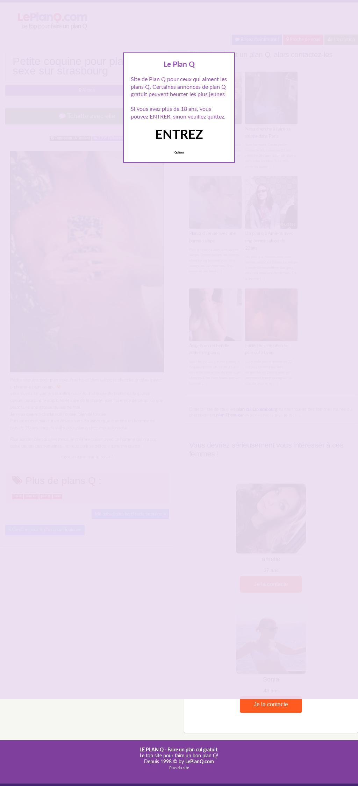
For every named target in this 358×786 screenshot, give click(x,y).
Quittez (179, 152)
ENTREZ (179, 135)
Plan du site (179, 768)
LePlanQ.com (199, 761)
